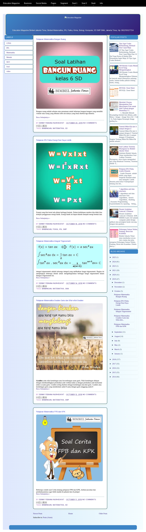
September (118, 332)
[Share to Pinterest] (46, 126)
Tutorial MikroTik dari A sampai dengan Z (128, 128)
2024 (114, 262)
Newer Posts (37, 514)
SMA (67, 289)
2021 (114, 270)
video (8, 71)
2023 (114, 266)
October (117, 291)
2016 (114, 368)
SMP (65, 229)
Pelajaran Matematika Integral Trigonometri (53, 241)
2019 (114, 279)
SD (66, 128)
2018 (114, 359)
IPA (7, 48)
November (118, 287)
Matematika (10, 53)
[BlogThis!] (39, 126)
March (117, 349)
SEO (8, 62)
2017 (114, 364)
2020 (114, 275)
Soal (8, 67)
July (116, 341)
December (118, 282)
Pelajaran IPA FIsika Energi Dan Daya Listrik (53, 140)
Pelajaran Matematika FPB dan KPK (50, 412)
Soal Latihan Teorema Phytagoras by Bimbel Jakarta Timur (127, 149)
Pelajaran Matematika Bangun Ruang (51, 39)
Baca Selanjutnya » (43, 117)
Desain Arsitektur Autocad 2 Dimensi (126, 210)
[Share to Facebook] (44, 126)
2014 (114, 377)
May (116, 345)
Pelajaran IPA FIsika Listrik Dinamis (126, 170)
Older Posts (103, 514)
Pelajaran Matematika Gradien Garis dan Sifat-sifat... (122, 318)
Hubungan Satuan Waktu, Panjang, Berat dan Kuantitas (128, 231)
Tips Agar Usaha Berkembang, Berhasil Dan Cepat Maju (127, 46)
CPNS (8, 43)
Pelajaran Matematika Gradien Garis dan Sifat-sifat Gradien (59, 300)
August (117, 336)
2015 (114, 372)
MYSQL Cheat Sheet (127, 88)
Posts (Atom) (47, 517)
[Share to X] (41, 126)
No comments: (90, 123)
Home (70, 514)
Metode (9, 57)
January (117, 354)
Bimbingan (47, 128)
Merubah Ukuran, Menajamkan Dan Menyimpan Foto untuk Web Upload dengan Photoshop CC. (127, 106)
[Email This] (37, 126)
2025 (114, 257)
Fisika (55, 229)
